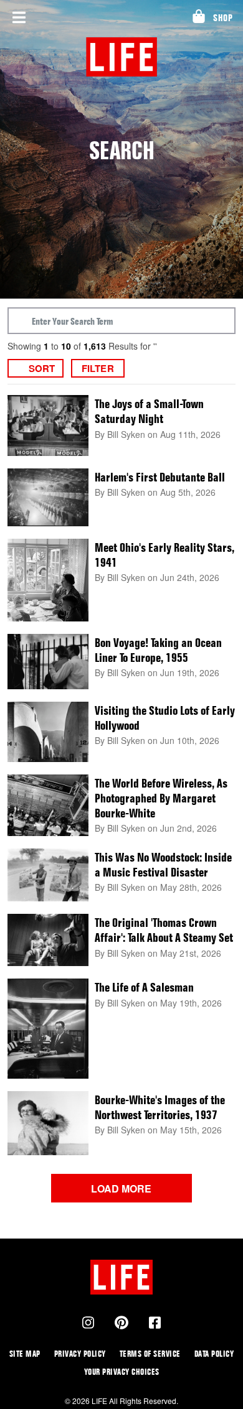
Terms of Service (150, 1353)
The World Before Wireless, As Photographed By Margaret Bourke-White (161, 798)
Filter (98, 368)
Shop (222, 18)
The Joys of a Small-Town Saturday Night (149, 411)
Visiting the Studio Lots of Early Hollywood (165, 718)
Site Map (24, 1353)
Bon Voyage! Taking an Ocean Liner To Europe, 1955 (158, 650)
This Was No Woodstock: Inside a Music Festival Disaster (163, 865)
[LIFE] (122, 57)
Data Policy (214, 1353)
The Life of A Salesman (144, 987)
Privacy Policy (80, 1353)
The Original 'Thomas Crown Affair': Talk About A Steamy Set (164, 930)
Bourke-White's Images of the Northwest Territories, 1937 (160, 1107)
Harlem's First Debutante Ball (160, 477)
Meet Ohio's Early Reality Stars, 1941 (164, 555)
